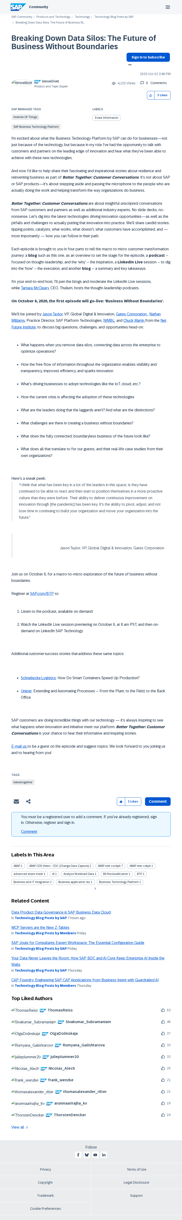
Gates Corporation (132, 314)
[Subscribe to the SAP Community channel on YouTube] (95, 1155)
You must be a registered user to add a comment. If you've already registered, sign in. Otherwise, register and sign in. (89, 820)
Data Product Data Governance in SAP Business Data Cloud (61, 912)
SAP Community (21, 17)
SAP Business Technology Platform (36, 126)
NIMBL (109, 320)
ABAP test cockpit (109, 866)
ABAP (17, 866)
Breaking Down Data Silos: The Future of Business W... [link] (50, 22)
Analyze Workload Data (79, 874)
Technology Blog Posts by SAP (113, 17)
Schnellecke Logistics (38, 678)
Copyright (45, 1182)
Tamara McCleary (35, 288)
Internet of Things (25, 117)
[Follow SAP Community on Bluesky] (87, 1155)
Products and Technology (53, 17)
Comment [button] (158, 801)
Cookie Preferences (45, 1209)
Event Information (106, 117)
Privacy (45, 1169)
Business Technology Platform (119, 882)
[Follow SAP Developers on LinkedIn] (104, 1155)
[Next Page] (94, 889)
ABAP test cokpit (140, 866)
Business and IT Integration (31, 882)
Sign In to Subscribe (148, 57)
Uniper (26, 691)
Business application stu (74, 882)
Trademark (45, 1195)
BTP (139, 874)
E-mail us (19, 746)
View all (17, 1127)
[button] (151, 95)
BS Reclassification (115, 874)
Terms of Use (136, 1169)
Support (136, 1195)
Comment (29, 832)
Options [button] (129, 65)
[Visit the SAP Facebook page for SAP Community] (78, 1155)
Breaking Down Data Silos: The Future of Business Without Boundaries (83, 42)
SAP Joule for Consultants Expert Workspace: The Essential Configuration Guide (77, 943)
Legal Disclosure (136, 1182)
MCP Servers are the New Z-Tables (40, 928)
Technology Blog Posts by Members (45, 933)
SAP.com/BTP (42, 594)
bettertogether (23, 782)
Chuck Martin (134, 320)
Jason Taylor (52, 314)
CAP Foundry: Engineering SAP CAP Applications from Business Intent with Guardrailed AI (85, 980)
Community (38, 7)
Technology (82, 17)
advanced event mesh (28, 874)
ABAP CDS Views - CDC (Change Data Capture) (59, 866)
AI (53, 874)
